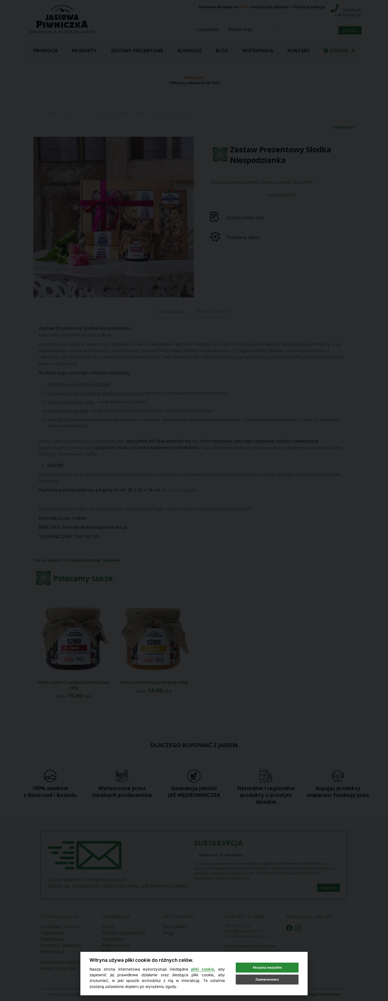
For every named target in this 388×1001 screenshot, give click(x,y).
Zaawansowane (267, 979)
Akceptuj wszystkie (267, 967)
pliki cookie (202, 969)
